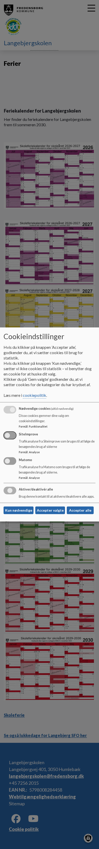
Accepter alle (80, 510)
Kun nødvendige (18, 510)
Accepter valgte (50, 510)
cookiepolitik (34, 395)
